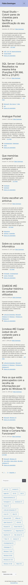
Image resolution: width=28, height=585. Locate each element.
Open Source (8, 522)
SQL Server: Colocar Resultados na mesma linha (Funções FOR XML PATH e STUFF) (13, 69)
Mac (15, 514)
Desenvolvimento (16, 51)
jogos (5, 145)
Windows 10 (5, 316)
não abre (20, 461)
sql (4, 106)
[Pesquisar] (24, 480)
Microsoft (6, 104)
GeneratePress (14, 582)
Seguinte (12, 472)
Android (15, 489)
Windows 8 (19, 316)
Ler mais (12, 47)
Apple (6, 493)
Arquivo (4, 572)
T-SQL (18, 104)
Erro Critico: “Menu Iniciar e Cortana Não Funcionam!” (14, 430)
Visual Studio (7, 53)
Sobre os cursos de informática (13, 245)
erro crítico (7, 461)
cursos (5, 275)
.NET (5, 51)
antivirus (6, 233)
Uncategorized (8, 143)
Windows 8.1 (5, 319)
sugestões (12, 233)
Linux (6, 514)
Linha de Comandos (9, 314)
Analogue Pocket (11, 116)
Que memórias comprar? (10, 157)
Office (17, 518)
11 (8, 472)
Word (19, 563)
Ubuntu (16, 539)
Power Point (18, 526)
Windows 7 (12, 316)
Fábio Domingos (8, 3)
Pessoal (7, 526)
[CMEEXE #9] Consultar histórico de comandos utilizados (12, 290)
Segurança (7, 231)
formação (10, 275)
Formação (6, 273)
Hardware (6, 185)
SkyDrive (7, 535)
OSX (19, 522)
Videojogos (16, 143)
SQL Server (13, 104)
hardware (6, 187)
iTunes (6, 506)
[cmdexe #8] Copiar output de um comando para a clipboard (13, 333)
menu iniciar (13, 461)
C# (8, 51)
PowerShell (8, 530)
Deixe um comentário (9, 55)
